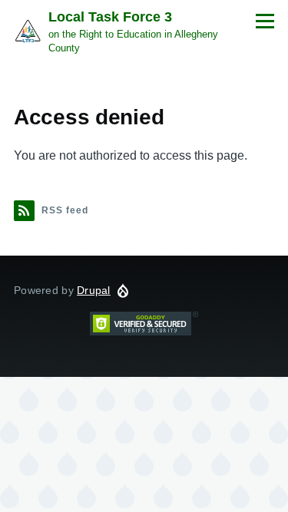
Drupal (94, 290)
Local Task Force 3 (110, 17)
